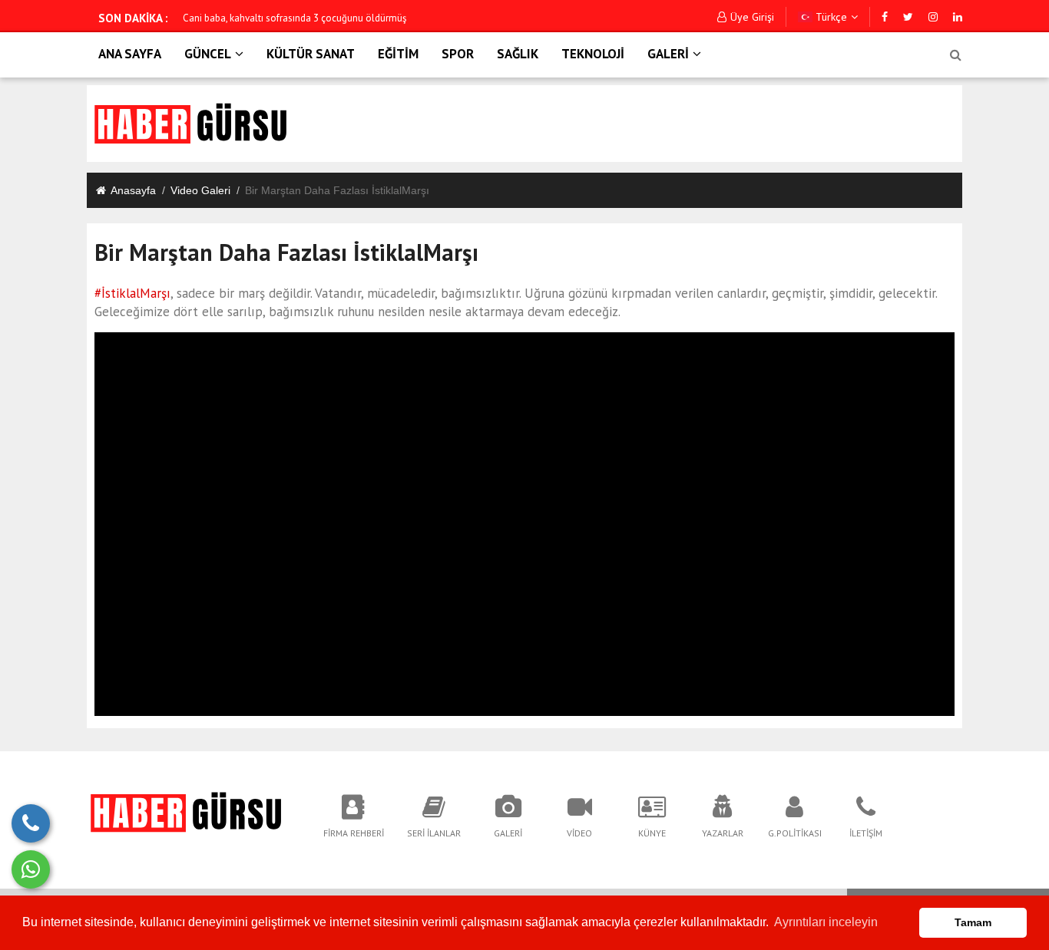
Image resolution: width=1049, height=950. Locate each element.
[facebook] (885, 17)
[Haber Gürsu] (188, 811)
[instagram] (933, 17)
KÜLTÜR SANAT (310, 53)
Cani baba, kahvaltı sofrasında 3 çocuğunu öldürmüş (294, 18)
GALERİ (668, 53)
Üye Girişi (752, 17)
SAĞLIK (517, 53)
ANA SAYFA (129, 53)
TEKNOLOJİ (592, 53)
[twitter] (908, 17)
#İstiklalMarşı (132, 293)
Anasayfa (133, 190)
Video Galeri (200, 190)
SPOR (458, 53)
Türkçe (829, 17)
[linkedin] (957, 17)
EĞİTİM (398, 53)
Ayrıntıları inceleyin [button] (826, 922)
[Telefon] (31, 823)
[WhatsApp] (31, 869)
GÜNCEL (207, 53)
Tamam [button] (973, 922)
